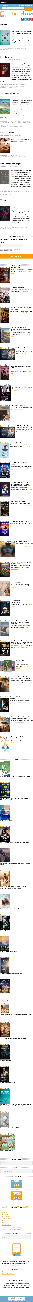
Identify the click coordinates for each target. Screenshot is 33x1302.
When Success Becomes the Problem (11, 973)
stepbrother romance (6, 228)
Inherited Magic (15, 267)
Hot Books (15, 47)
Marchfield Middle (21, 661)
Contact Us (5, 1210)
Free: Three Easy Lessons (18, 405)
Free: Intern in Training (17, 287)
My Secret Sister (7, 24)
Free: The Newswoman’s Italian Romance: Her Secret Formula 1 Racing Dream (19, 622)
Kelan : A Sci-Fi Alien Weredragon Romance (20, 463)
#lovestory (10, 156)
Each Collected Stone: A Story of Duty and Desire (14, 842)
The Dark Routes (16, 600)
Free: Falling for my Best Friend (9, 908)
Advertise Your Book (7, 1218)
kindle (8, 157)
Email (3, 242)
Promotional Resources (8, 1271)
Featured (9, 47)
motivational (7, 194)
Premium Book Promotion (8, 1274)
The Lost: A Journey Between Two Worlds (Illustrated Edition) (21, 717)
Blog (3, 1220)
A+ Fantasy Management (7, 1082)
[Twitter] (25, 19)
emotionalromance (5, 123)
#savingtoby (17, 156)
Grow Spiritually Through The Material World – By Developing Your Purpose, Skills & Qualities (21, 642)
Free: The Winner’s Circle (17, 501)
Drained (14, 385)
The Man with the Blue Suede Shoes (20, 521)
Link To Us (5, 1214)
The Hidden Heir (5, 930)
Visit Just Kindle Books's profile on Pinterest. (16, 1206)
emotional (10, 48)
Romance (15, 155)
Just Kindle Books (16, 27)
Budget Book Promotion (8, 1276)
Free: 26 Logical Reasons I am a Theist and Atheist (15, 776)
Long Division (6, 57)
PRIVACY (4, 1222)
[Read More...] (25, 291)
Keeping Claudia (7, 132)
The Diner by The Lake (22, 347)
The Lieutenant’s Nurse (9, 93)
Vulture (3, 200)
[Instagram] (28, 19)
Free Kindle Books (6, 1225)
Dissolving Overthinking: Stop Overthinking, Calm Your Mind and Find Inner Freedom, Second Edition (16, 1105)
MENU (6, 2)
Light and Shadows (6, 820)
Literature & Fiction (27, 191)
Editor (13, 202)
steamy (26, 227)
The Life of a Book (15, 442)
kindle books (16, 48)
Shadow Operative (5, 1060)
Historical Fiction (17, 121)
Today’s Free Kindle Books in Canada (11, 1227)
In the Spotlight (27, 121)
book (22, 156)
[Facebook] (22, 19)
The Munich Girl (15, 582)
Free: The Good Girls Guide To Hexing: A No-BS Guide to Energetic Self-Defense (20, 366)
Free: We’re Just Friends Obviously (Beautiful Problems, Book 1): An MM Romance (13, 887)
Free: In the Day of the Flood (8, 951)
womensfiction (4, 49)
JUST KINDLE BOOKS (16, 14)
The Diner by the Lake (22, 425)
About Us (4, 1212)
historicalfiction (16, 123)
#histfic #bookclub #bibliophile (15, 122)
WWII (7, 125)
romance (2, 125)
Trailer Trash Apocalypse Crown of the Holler (13, 1038)
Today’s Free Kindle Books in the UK (11, 1229)
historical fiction (25, 192)
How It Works (5, 1216)
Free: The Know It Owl (6, 1150)
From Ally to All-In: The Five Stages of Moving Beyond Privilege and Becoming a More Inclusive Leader (21, 484)
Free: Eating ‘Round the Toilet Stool (10, 1127)
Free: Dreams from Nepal (10, 164)
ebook (25, 156)
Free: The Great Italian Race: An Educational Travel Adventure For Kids (20, 329)
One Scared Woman (21, 541)
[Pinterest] (31, 19)
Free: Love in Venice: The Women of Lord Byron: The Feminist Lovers (20, 677)
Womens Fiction (23, 47)
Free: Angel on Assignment (19, 737)
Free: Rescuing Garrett (7, 994)
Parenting (23, 48)
